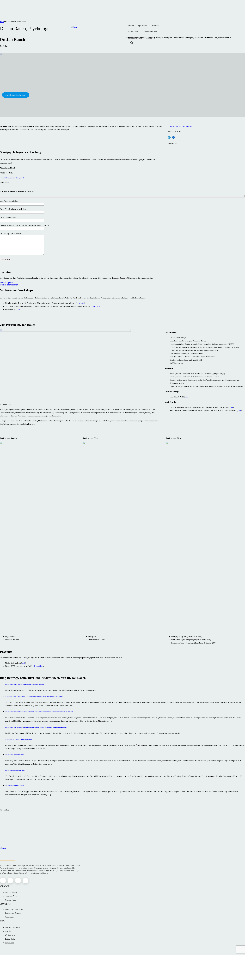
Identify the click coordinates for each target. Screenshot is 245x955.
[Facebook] (3, 880)
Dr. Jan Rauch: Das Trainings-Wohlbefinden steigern (18, 739)
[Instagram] (10, 880)
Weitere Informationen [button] (9, 285)
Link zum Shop (37, 666)
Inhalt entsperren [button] (6, 282)
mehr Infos (80, 303)
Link (18, 309)
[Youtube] (25, 880)
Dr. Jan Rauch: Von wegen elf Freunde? (15, 770)
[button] (131, 42)
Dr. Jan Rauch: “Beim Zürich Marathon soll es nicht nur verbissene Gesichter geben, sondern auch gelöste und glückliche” (36, 727)
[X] (18, 880)
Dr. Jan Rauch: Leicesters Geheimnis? (14, 754)
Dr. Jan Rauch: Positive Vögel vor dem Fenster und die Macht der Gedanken (24, 684)
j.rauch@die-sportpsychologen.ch (180, 126)
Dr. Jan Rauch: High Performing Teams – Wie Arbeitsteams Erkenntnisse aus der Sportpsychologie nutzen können (34, 696)
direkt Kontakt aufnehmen (15, 95)
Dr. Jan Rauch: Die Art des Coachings (14, 785)
